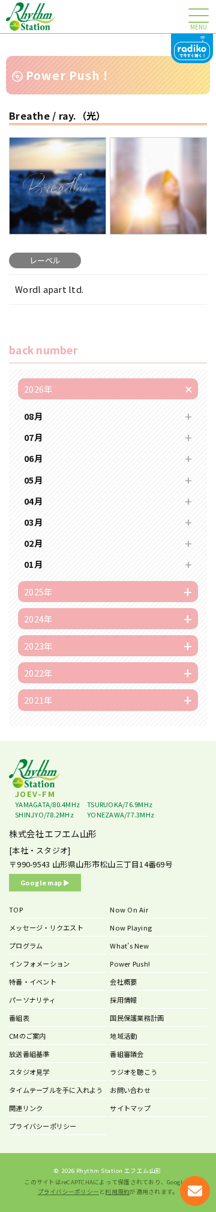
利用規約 (117, 1191)
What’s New (129, 945)
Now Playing (131, 927)
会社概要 (123, 981)
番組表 (19, 1018)
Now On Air (129, 909)
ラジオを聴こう (133, 1072)
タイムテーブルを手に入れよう (56, 1090)
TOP (16, 909)
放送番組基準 (29, 1054)
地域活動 (123, 1036)
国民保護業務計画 (137, 1018)
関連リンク (26, 1108)
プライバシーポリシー (43, 1126)
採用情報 (123, 999)
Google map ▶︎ (45, 882)
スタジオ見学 (29, 1072)
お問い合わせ (130, 1090)
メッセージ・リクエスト (46, 927)
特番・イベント (32, 981)
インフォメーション (39, 963)
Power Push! (130, 963)
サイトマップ (130, 1108)
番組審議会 (126, 1054)
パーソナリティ (32, 999)
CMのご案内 (27, 1036)
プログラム (26, 945)
